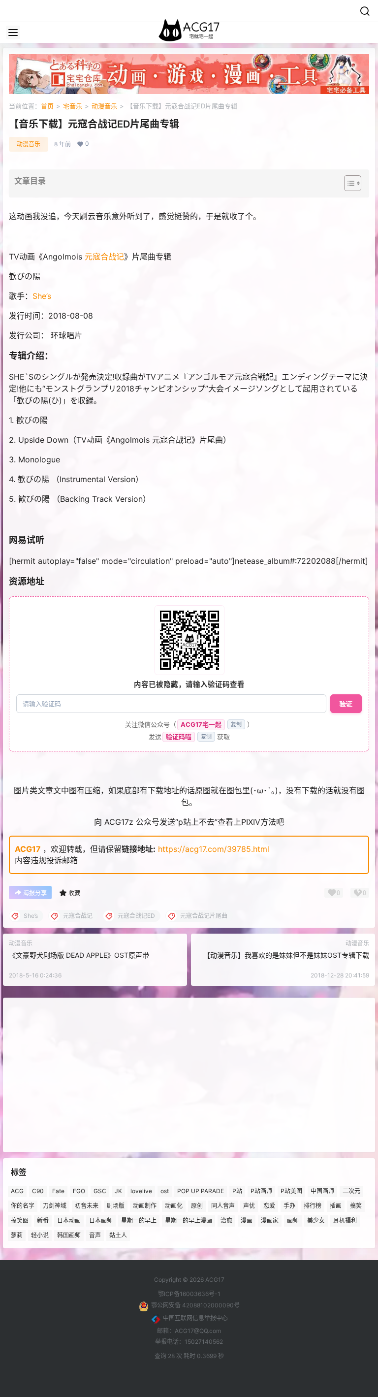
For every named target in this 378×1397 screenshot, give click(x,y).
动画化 (174, 1205)
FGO (79, 1191)
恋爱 (269, 1205)
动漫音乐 (104, 106)
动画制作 (145, 1205)
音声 (95, 1234)
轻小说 (40, 1234)
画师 (293, 1220)
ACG (17, 1191)
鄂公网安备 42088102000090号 (195, 1305)
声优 (249, 1205)
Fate (58, 1191)
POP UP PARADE (200, 1191)
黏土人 (118, 1234)
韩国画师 (69, 1234)
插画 (336, 1205)
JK (118, 1191)
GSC (100, 1191)
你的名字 (22, 1205)
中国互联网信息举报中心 (195, 1318)
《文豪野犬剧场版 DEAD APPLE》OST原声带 (79, 955)
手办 (289, 1205)
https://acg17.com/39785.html (213, 849)
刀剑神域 (54, 1205)
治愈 (226, 1220)
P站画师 (261, 1191)
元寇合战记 (104, 256)
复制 (236, 724)
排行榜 (312, 1205)
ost (164, 1191)
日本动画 (69, 1220)
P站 (237, 1191)
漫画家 (270, 1220)
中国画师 (322, 1191)
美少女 (316, 1220)
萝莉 (17, 1234)
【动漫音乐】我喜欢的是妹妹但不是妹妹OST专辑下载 (286, 955)
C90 (38, 1191)
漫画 (246, 1220)
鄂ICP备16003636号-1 (189, 1294)
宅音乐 (72, 106)
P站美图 (291, 1191)
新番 (43, 1220)
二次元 (351, 1191)
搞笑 (356, 1205)
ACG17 (28, 849)
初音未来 (86, 1205)
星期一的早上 (139, 1220)
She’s (41, 296)
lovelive (141, 1191)
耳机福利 (345, 1220)
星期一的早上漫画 (188, 1220)
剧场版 (116, 1205)
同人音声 (223, 1205)
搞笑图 (20, 1220)
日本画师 (101, 1220)
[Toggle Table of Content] (348, 183)
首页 (47, 106)
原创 (197, 1205)
